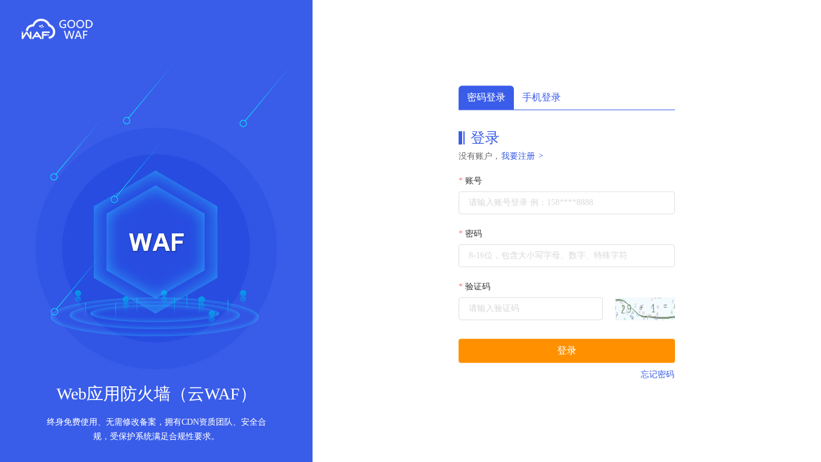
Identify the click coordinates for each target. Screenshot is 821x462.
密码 (473, 233)
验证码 (477, 286)
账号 (473, 180)
